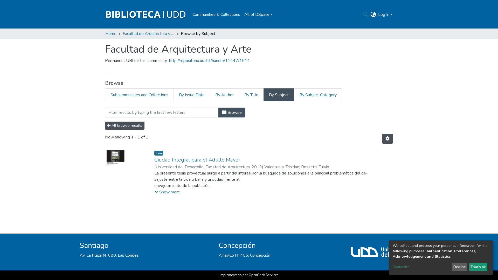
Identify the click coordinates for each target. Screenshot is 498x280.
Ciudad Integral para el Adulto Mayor (197, 159)
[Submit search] (366, 14)
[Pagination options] (387, 139)
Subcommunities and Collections (139, 95)
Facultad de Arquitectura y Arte (149, 34)
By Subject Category (318, 95)
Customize (401, 266)
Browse (234, 112)
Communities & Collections (216, 14)
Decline (459, 266)
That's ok (478, 266)
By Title (251, 95)
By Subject (279, 95)
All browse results (126, 125)
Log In (383, 14)
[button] (373, 14)
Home (110, 34)
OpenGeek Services (264, 275)
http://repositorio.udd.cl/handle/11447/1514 (209, 61)
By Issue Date (192, 95)
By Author (224, 95)
